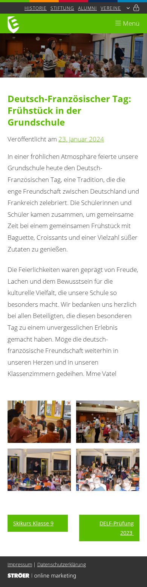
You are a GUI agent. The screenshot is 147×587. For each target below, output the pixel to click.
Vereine (111, 8)
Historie (35, 8)
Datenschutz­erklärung (61, 564)
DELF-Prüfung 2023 (117, 528)
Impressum (20, 564)
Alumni (87, 8)
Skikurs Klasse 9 (33, 523)
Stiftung (62, 8)
